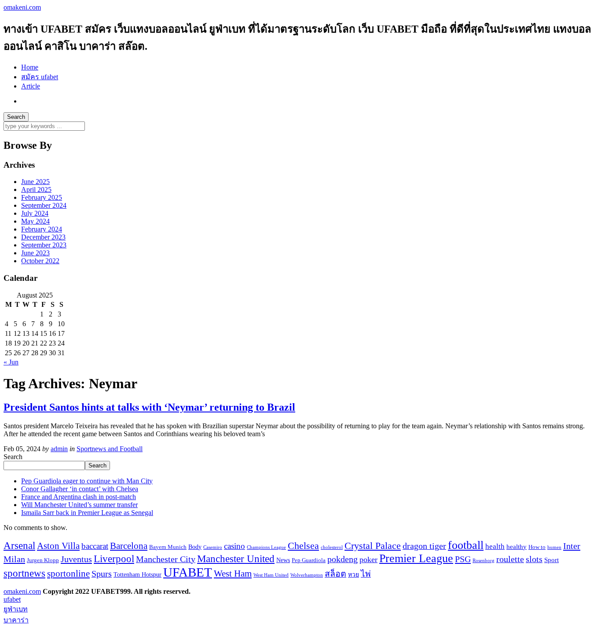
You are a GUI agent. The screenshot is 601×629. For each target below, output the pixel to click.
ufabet (12, 599)
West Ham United (271, 575)
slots (534, 559)
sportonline (68, 573)
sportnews (24, 573)
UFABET (187, 572)
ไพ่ (366, 573)
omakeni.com (22, 7)
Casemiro (212, 547)
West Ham (233, 573)
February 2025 (41, 197)
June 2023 (35, 253)
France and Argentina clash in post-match (78, 496)
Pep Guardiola (309, 560)
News (283, 559)
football (466, 545)
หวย (353, 574)
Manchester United (236, 558)
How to (537, 547)
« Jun (11, 362)
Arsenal (19, 545)
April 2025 (36, 189)
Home (29, 67)
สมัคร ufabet (39, 77)
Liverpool (114, 558)
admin (59, 448)
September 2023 (43, 245)
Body (195, 546)
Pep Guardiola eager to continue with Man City (87, 481)
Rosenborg (484, 560)
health (495, 546)
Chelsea (303, 545)
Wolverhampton (306, 575)
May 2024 (35, 221)
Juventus (76, 559)
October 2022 (40, 261)
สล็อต (335, 573)
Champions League (266, 547)
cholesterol (332, 547)
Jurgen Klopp (43, 560)
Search (13, 456)
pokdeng (342, 559)
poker (368, 559)
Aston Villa (58, 546)
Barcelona (128, 546)
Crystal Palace (372, 545)
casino (234, 546)
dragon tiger (424, 546)
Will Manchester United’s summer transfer (79, 504)
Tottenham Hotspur (137, 574)
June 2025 (35, 181)
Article (30, 86)
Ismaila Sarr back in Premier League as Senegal (87, 512)
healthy (516, 546)
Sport (551, 559)
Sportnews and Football (110, 448)
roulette (510, 559)
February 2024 (41, 229)
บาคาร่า (16, 620)
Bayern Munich (168, 547)
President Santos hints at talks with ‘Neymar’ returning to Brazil (149, 407)
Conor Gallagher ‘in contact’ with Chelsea (79, 489)
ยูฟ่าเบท (16, 609)
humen (554, 547)
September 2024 (43, 205)
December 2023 (43, 237)
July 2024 (34, 213)
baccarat (94, 546)
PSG (463, 559)
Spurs (102, 573)
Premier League (416, 558)
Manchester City (165, 559)
